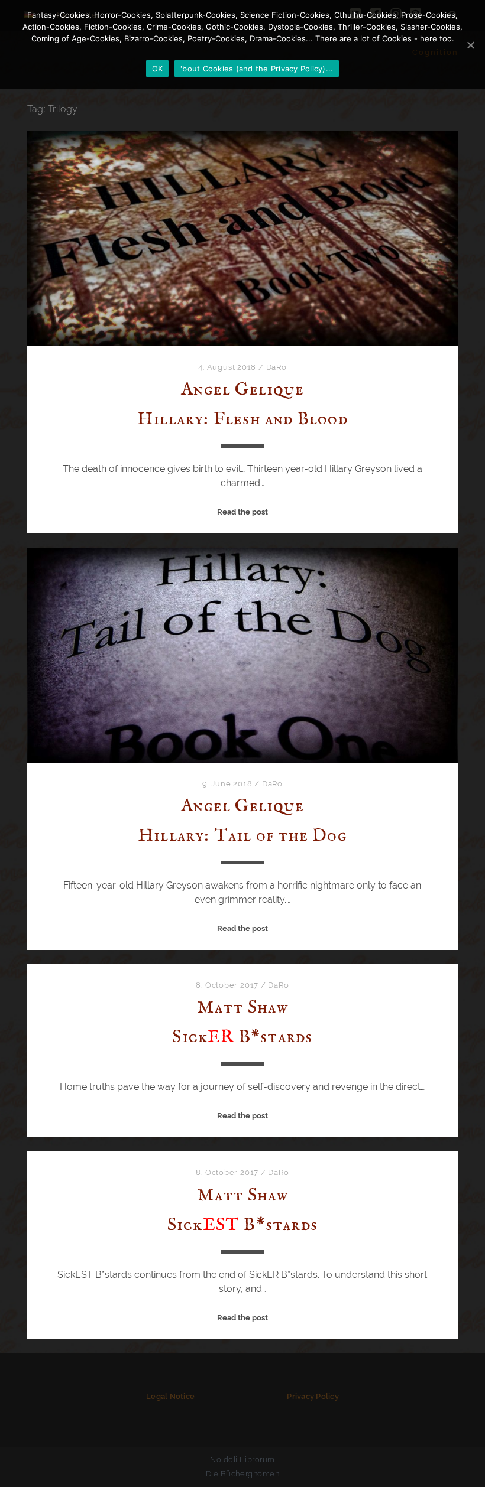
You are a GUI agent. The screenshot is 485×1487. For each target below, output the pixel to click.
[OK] (470, 45)
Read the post (242, 511)
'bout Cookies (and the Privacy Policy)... (256, 68)
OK (157, 68)
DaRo (276, 367)
